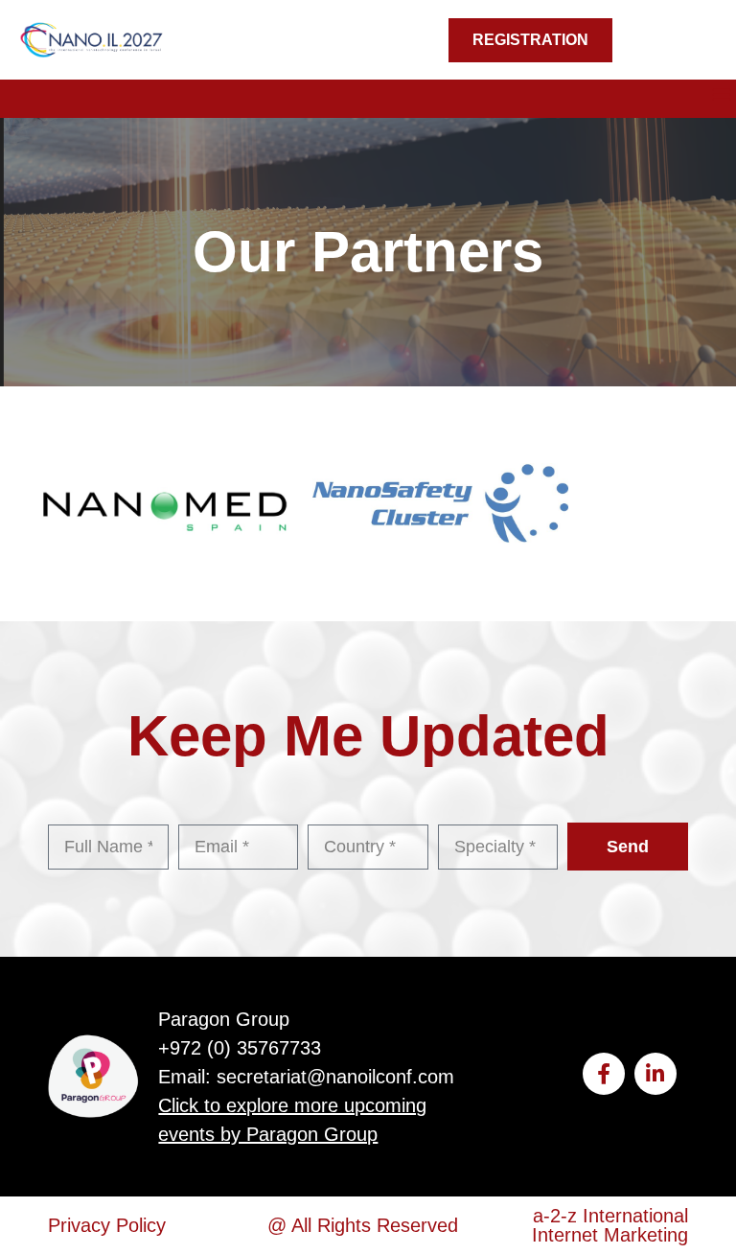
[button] (721, 94)
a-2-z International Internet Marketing (610, 1225)
